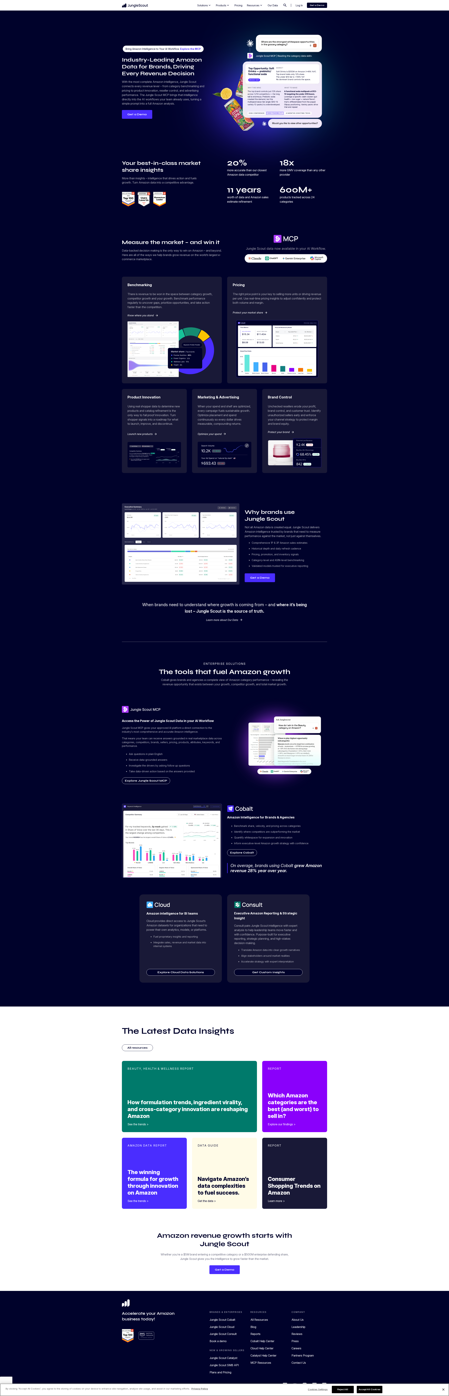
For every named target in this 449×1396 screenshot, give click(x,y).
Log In (299, 5)
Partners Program (302, 1355)
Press (295, 1341)
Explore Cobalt (242, 852)
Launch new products (142, 434)
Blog (253, 1327)
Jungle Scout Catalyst (223, 1358)
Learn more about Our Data (224, 619)
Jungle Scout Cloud (222, 1327)
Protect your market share (250, 312)
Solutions (204, 5)
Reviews (296, 1334)
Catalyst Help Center (263, 1355)
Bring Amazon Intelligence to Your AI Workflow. (163, 48)
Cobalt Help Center (262, 1341)
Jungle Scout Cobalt (222, 1319)
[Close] (443, 1389)
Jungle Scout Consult (223, 1334)
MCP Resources (260, 1362)
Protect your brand (281, 432)
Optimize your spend (212, 433)
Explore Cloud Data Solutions (181, 972)
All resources (137, 1047)
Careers (296, 1348)
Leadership (298, 1327)
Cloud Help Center (261, 1348)
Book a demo (218, 1341)
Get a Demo (317, 5)
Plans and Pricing (220, 1372)
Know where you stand (143, 315)
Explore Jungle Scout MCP (146, 780)
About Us (297, 1319)
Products (223, 5)
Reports (255, 1334)
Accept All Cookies (369, 1389)
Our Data (273, 5)
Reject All (342, 1389)
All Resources (259, 1319)
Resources (255, 5)
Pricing (238, 5)
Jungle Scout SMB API (224, 1365)
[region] (224, 1390)
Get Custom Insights (268, 972)
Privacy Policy (199, 1388)
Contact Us (298, 1362)
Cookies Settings (318, 1389)
